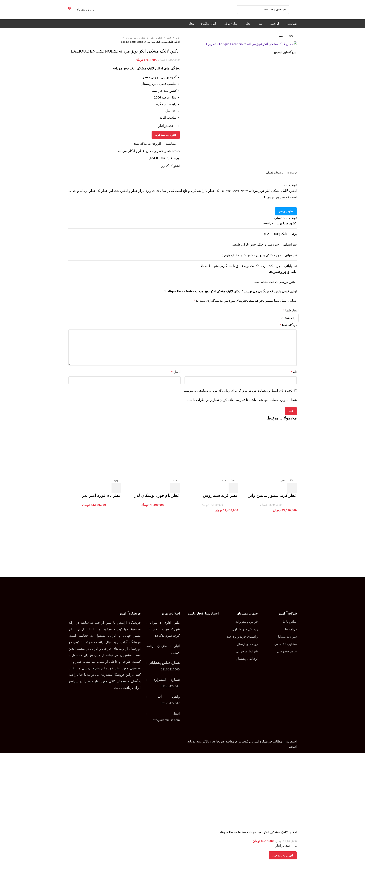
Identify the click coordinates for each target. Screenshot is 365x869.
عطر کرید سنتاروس (220, 495)
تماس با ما (290, 621)
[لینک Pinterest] (148, 166)
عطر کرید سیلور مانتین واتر (273, 495)
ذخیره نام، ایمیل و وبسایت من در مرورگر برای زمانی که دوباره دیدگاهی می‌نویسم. (238, 390)
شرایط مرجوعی (247, 651)
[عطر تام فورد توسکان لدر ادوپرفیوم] (153, 451)
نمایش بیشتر (286, 211)
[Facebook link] (157, 166)
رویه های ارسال (247, 644)
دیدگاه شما (288, 325)
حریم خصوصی (287, 651)
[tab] (292, 173)
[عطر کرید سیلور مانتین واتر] (270, 451)
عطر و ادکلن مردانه (135, 37)
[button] (292, 488)
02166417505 (170, 669)
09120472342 (170, 686)
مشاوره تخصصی (285, 644)
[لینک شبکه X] (152, 166)
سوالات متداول (286, 636)
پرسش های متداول (245, 629)
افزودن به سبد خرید (165, 134)
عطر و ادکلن (156, 37)
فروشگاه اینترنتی (260, 741)
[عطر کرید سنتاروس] (211, 451)
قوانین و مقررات (246, 621)
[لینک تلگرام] (138, 166)
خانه (177, 37)
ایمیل (176, 372)
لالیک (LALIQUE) (160, 158)
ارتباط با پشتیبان (247, 659)
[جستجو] (241, 9)
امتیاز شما (291, 310)
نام (293, 372)
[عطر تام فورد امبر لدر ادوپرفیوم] (94, 451)
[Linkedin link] (143, 166)
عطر (169, 37)
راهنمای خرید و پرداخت (242, 636)
